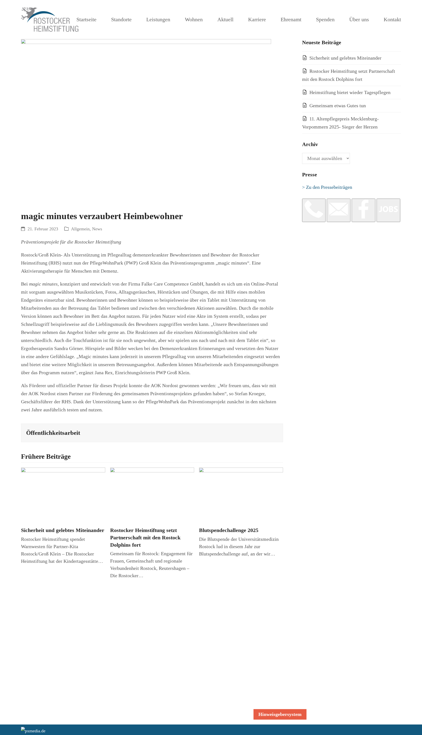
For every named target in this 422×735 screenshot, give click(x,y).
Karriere (339, 676)
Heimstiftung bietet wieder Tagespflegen (349, 92)
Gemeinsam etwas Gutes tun (337, 105)
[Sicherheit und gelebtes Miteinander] (63, 495)
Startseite (340, 625)
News (97, 228)
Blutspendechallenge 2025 (228, 530)
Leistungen (342, 642)
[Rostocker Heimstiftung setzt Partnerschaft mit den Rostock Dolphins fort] (152, 495)
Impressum (264, 695)
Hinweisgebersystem (280, 714)
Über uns (340, 692)
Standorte (340, 634)
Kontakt (339, 711)
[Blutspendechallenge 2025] (241, 495)
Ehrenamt (340, 684)
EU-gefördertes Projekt (354, 703)
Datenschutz (265, 671)
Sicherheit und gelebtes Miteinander (62, 530)
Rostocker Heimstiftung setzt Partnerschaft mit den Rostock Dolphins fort (145, 537)
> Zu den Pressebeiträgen (327, 187)
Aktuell (338, 668)
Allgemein (80, 228)
